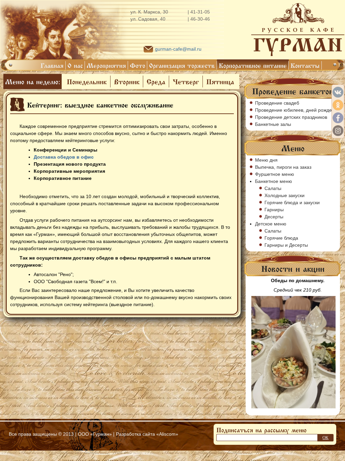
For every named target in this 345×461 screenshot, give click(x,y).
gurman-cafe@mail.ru (178, 49)
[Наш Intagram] (338, 130)
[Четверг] (185, 81)
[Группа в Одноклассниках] (338, 105)
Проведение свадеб (277, 103)
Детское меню (270, 223)
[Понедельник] (87, 81)
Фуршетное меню (274, 174)
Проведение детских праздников (291, 117)
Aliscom (167, 434)
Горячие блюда (281, 238)
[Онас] (75, 65)
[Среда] (156, 81)
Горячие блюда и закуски (292, 202)
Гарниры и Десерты (286, 245)
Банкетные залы (273, 124)
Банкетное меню (273, 181)
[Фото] (137, 65)
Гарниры (274, 209)
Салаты (272, 188)
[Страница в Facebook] (338, 117)
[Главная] (52, 65)
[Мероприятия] (106, 65)
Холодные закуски (284, 195)
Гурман (101, 434)
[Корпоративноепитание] (253, 65)
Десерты (273, 216)
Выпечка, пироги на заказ (283, 167)
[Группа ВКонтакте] (338, 92)
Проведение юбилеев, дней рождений (297, 110)
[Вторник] (126, 81)
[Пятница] (220, 81)
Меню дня (266, 160)
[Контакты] (305, 65)
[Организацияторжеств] (182, 65)
